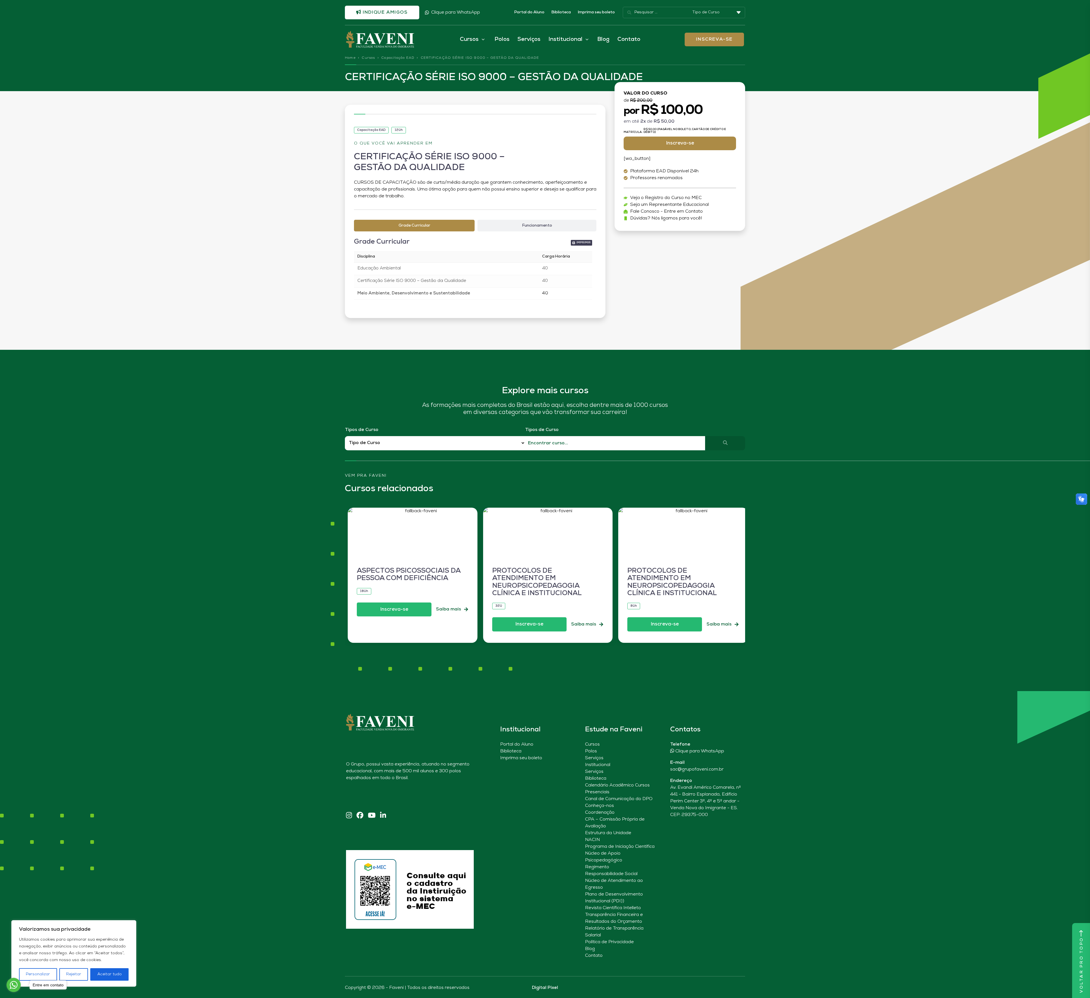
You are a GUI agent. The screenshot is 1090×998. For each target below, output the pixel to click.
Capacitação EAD (397, 58)
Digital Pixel (545, 988)
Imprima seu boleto (596, 12)
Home (350, 58)
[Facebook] (360, 816)
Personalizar (38, 974)
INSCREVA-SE (714, 39)
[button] (581, 243)
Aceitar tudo (109, 974)
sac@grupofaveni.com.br (697, 769)
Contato (628, 39)
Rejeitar (73, 974)
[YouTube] (372, 816)
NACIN (592, 840)
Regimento (597, 867)
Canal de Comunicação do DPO (619, 799)
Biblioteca (561, 12)
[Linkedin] (383, 816)
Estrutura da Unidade (608, 833)
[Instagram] (349, 816)
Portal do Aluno (529, 12)
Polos (502, 39)
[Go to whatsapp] (14, 985)
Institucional (597, 765)
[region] (73, 953)
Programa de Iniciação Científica (620, 846)
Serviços (528, 39)
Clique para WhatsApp (455, 12)
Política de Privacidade (609, 942)
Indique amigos (384, 12)
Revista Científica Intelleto (613, 908)
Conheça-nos (599, 806)
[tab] (414, 225)
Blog (603, 39)
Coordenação (600, 812)
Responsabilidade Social (611, 874)
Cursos (368, 58)
